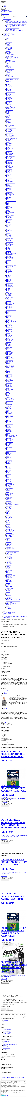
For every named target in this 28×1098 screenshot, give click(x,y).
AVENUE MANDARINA (12, 78)
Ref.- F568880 (7, 940)
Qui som (5, 1045)
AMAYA (8, 53)
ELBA (7, 179)
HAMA (8, 247)
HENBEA (8, 251)
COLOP (8, 134)
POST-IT (8, 449)
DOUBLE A (9, 169)
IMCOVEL (9, 280)
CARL (7, 113)
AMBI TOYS (9, 56)
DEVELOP (9, 157)
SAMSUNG (9, 494)
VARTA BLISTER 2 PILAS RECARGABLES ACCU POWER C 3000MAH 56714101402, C (14, 823)
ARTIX (8, 74)
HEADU (8, 248)
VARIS (8, 583)
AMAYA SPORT (10, 54)
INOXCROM (9, 286)
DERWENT (9, 154)
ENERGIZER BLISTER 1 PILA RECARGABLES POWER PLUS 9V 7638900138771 (13, 932)
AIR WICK (9, 47)
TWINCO (8, 567)
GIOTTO (8, 235)
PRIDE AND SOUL (11, 451)
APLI (7, 65)
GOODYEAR (9, 238)
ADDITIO (8, 46)
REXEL (8, 471)
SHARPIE (8, 511)
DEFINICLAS (9, 149)
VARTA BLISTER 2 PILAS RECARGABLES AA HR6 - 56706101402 (13, 754)
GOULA (8, 239)
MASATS (8, 348)
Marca (2, 722)
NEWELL (8, 384)
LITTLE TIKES (10, 331)
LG (7, 326)
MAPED (8, 343)
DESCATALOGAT (10, 156)
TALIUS (8, 539)
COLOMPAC (9, 133)
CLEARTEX (9, 129)
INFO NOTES (9, 283)
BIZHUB (8, 97)
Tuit (4, 692)
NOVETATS (6, 35)
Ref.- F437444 (7, 832)
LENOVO (8, 324)
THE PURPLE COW (11, 552)
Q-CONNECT (9, 457)
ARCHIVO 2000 (10, 69)
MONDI (8, 363)
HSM (7, 263)
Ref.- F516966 (7, 971)
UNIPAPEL (9, 577)
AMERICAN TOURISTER (12, 57)
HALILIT (8, 245)
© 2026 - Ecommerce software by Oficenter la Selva (12, 1077)
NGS (7, 388)
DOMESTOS (9, 166)
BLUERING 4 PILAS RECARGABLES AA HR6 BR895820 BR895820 (14, 965)
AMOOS (8, 58)
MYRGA (8, 378)
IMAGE (8, 278)
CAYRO (8, 117)
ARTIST (8, 72)
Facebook (5, 1020)
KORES (8, 311)
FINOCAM (9, 207)
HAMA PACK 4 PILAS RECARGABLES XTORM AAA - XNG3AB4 (14, 862)
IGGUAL (8, 276)
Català (4, 5)
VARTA (8, 584)
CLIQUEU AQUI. (4, 1074)
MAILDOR (9, 340)
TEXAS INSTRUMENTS (12, 551)
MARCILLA (9, 345)
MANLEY (8, 342)
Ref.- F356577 (7, 760)
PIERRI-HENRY (10, 431)
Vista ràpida (4, 797)
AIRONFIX (9, 48)
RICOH (8, 475)
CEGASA (8, 119)
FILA (7, 203)
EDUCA (8, 176)
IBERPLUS (9, 271)
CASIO (8, 115)
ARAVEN (8, 67)
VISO (7, 593)
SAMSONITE (9, 493)
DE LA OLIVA (9, 148)
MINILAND (9, 357)
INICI (4, 17)
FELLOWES (9, 202)
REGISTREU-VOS (8, 33)
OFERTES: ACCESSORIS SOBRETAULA (16, 24)
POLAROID (9, 447)
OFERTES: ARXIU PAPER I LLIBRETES (16, 21)
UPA (7, 579)
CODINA (8, 131)
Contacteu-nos (6, 1048)
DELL (7, 152)
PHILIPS (8, 429)
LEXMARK (9, 325)
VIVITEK (8, 595)
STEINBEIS (9, 533)
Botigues (5, 1049)
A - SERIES (9, 42)
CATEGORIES (7, 19)
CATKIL (8, 116)
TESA (7, 549)
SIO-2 (7, 515)
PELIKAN (8, 425)
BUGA (8, 102)
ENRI (7, 184)
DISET (8, 161)
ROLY (7, 480)
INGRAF (8, 284)
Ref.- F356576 (7, 795)
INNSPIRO (9, 285)
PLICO (8, 444)
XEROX (8, 606)
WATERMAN (9, 597)
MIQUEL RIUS (10, 358)
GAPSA (8, 228)
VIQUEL (8, 590)
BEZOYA (8, 85)
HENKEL (8, 252)
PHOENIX (8, 430)
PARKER (8, 421)
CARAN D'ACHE (10, 107)
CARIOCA (9, 112)
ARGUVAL (9, 70)
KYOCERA (9, 315)
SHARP (8, 510)
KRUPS (8, 313)
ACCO (8, 43)
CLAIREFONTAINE (11, 128)
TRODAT (8, 565)
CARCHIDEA (9, 110)
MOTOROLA (9, 367)
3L (7, 39)
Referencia (3, 723)
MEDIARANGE (10, 352)
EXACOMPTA (10, 193)
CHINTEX (8, 122)
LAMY (8, 319)
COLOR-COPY (10, 135)
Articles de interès (7, 31)
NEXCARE (9, 386)
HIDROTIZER (9, 254)
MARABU (8, 344)
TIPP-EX (8, 556)
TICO (7, 553)
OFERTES (7, 20)
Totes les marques (8, 37)
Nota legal (5, 1043)
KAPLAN (8, 302)
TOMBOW (9, 558)
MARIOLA (9, 347)
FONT (7, 213)
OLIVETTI (9, 404)
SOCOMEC (9, 521)
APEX (7, 63)
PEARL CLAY (9, 424)
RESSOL (8, 470)
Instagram (5, 1022)
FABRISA (8, 197)
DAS (7, 147)
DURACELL (9, 171)
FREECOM (9, 220)
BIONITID (8, 90)
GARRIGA (9, 230)
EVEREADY (9, 189)
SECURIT (8, 507)
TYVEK (8, 569)
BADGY (8, 83)
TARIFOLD (9, 543)
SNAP (7, 520)
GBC (7, 231)
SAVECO (8, 501)
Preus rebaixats (6, 1031)
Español (5, 6)
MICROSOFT (9, 353)
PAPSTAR (8, 419)
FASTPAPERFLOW (11, 201)
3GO (7, 38)
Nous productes (7, 1032)
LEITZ (8, 322)
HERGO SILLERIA (11, 253)
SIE (7, 512)
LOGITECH (9, 335)
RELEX (8, 467)
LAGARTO (9, 317)
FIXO (7, 210)
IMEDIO (8, 281)
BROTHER (9, 101)
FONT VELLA (10, 215)
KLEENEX (9, 307)
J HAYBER (9, 293)
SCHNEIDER (9, 502)
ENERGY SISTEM (10, 183)
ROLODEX (9, 479)
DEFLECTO (9, 151)
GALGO (8, 225)
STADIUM (9, 529)
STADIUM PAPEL (10, 530)
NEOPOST (9, 383)
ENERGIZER (9, 181)
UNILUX (8, 576)
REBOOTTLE (9, 465)
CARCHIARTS (10, 108)
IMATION (8, 279)
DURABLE (9, 170)
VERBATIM (9, 586)
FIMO (7, 204)
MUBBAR (8, 371)
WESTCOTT (9, 602)
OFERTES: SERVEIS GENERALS (14, 30)
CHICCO (8, 121)
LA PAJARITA (9, 316)
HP (7, 262)
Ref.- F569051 (7, 868)
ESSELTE (8, 188)
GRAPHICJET (9, 242)
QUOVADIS (9, 460)
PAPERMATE (9, 416)
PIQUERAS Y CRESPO (12, 435)
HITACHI (8, 256)
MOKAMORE (9, 360)
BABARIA (9, 81)
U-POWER (9, 570)
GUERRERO (9, 244)
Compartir (5, 690)
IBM (7, 274)
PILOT (8, 433)
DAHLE (8, 144)
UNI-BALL (9, 574)
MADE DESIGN (10, 339)
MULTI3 (8, 372)
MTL (7, 370)
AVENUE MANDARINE (12, 79)
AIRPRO (8, 49)
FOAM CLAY (9, 211)
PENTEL (8, 426)
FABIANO (8, 195)
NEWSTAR (9, 385)
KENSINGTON (10, 303)
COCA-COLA (9, 130)
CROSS (8, 140)
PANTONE (9, 413)
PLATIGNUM (9, 440)
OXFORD (8, 408)
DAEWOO (9, 143)
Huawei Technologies (11, 265)
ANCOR (8, 60)
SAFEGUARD (9, 488)
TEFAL (8, 545)
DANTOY (8, 145)
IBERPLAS (9, 270)
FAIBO (8, 198)
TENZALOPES (10, 548)
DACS (7, 142)
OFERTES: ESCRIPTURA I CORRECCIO (16, 22)
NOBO (8, 393)
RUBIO (8, 485)
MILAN (8, 356)
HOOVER (8, 261)
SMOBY (8, 519)
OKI (7, 402)
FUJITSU (8, 222)
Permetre (3, 1095)
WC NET (8, 598)
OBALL (8, 397)
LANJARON (9, 320)
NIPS (7, 392)
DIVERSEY (9, 163)
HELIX (8, 249)
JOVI (7, 298)
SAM (7, 492)
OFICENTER (9, 401)
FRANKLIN (9, 219)
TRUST (8, 566)
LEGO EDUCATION (11, 321)
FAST (7, 199)
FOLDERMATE (10, 212)
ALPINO (8, 52)
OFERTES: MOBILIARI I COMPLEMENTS (12, 28)
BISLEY (8, 93)
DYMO (8, 172)
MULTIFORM (9, 375)
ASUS (7, 75)
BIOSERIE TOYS (10, 92)
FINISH (8, 206)
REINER (8, 466)
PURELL (8, 454)
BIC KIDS (8, 89)
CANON (8, 104)
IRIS (7, 292)
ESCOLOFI (9, 187)
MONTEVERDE (10, 366)
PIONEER (8, 434)
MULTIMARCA (10, 376)
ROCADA (8, 477)
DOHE (8, 165)
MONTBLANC (10, 365)
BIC (7, 88)
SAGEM (8, 490)
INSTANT (8, 288)
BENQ (8, 84)
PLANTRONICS (10, 439)
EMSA (8, 180)
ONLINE (8, 406)
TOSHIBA (8, 561)
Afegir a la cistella (5, 671)
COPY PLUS (9, 139)
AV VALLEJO (9, 76)
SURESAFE (9, 535)
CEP (7, 120)
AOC (7, 62)
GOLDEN (8, 237)
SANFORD (9, 497)
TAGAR (8, 538)
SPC (7, 525)
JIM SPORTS (9, 297)
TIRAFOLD (9, 557)
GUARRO (8, 243)
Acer (7, 44)
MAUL (8, 349)
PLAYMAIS (9, 443)
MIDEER (8, 354)
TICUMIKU (9, 554)
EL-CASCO (9, 178)
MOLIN (8, 362)
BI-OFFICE (9, 87)
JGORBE (8, 295)
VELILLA (8, 585)
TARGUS (8, 542)
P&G (7, 410)
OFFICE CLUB (10, 399)
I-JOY (7, 267)
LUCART (8, 336)
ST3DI (7, 526)
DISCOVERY (9, 160)
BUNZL (8, 103)
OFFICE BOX (9, 398)
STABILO (8, 527)
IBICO (7, 272)
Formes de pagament (8, 1046)
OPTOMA (8, 407)
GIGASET (8, 234)
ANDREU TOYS (10, 61)
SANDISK (8, 495)
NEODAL (8, 381)
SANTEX (8, 498)
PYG (7, 456)
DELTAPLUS (9, 153)
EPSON (8, 185)
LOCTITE (8, 334)
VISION (8, 592)
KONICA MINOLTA (11, 310)
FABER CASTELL (11, 194)
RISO (7, 476)
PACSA (8, 411)
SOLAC (8, 522)
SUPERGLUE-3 (10, 534)
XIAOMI (8, 608)
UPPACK (8, 580)
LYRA (7, 338)
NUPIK (8, 395)
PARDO (8, 420)
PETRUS (8, 428)
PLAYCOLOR (9, 442)
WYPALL (8, 604)
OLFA (7, 403)
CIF (7, 124)
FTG (7, 221)
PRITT (8, 452)
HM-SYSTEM (9, 257)
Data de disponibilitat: (6, 724)
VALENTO (9, 581)
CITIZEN (8, 126)
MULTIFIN (9, 374)
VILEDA (8, 589)
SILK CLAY (9, 513)
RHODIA (8, 474)
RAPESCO (9, 461)
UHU (7, 571)
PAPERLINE (9, 415)
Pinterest (5, 693)
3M (7, 40)
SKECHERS (9, 517)
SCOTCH (8, 503)
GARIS (8, 229)
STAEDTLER (9, 531)
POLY (7, 448)
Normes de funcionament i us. (10, 1044)
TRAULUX (9, 563)
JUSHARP (8, 301)
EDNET (8, 175)
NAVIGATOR (9, 380)
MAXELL (8, 351)
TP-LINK (8, 562)
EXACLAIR (9, 192)
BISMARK (9, 94)
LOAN (8, 333)
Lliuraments (6, 1041)
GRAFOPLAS (9, 240)
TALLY (8, 540)
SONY (8, 524)
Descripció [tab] (5, 708)
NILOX (8, 390)
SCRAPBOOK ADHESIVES (13, 504)
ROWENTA (9, 483)
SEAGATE (9, 506)
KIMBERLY (9, 304)
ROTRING (9, 481)
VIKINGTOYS (10, 588)
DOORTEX (9, 167)
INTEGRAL (9, 289)
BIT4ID (8, 95)
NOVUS (8, 394)
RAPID (8, 462)
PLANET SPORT (10, 436)
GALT (7, 226)
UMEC (8, 572)
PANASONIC (9, 412)
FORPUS (8, 216)
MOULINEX (9, 369)
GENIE (8, 233)
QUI (7, 458)
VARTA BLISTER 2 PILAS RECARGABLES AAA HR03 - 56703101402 (13, 788)
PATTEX (8, 422)
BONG (8, 99)
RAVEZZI (8, 463)
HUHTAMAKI (9, 266)
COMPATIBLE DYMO (11, 138)
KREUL (8, 312)
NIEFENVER (9, 389)
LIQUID (8, 330)
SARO (7, 499)
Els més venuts (6, 1033)
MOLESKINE (9, 361)
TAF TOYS (9, 536)
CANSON (8, 106)
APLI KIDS (9, 66)
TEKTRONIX (9, 547)
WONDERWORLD (11, 603)
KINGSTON (9, 306)
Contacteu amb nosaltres (6, 11)
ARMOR (8, 71)
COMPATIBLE (10, 137)
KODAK (8, 308)
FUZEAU (8, 224)
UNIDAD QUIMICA (11, 575)
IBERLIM (8, 269)
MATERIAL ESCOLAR (9, 34)
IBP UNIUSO (9, 275)
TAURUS (8, 544)
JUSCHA (8, 299)
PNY (7, 445)
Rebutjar (7, 1095)
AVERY (8, 80)
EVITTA (8, 190)
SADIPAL (8, 486)
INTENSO (8, 290)
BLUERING (9, 98)
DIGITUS (8, 158)
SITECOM (8, 516)
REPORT (8, 469)
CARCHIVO (9, 111)
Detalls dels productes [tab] (8, 709)
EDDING (8, 174)
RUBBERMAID (10, 484)
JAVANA (8, 294)
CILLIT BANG (10, 125)
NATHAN (8, 379)
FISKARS (8, 208)
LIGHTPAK (9, 329)
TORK (8, 560)
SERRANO (9, 508)
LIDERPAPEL (9, 328)
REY (7, 472)
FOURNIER (9, 217)
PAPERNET (9, 417)
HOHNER (8, 260)
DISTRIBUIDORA (10, 162)
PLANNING (9, 438)
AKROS (8, 51)
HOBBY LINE (9, 258)
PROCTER (9, 453)
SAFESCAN (9, 489)
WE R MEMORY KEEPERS (13, 599)
